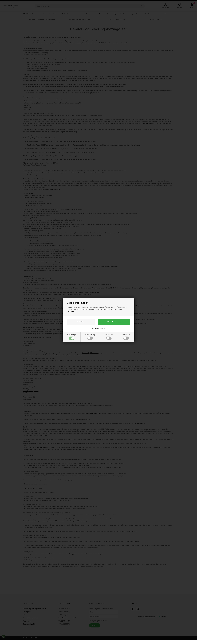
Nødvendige (71, 335)
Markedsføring (90, 335)
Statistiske (126, 335)
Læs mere (70, 311)
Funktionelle (109, 335)
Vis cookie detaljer (98, 328)
